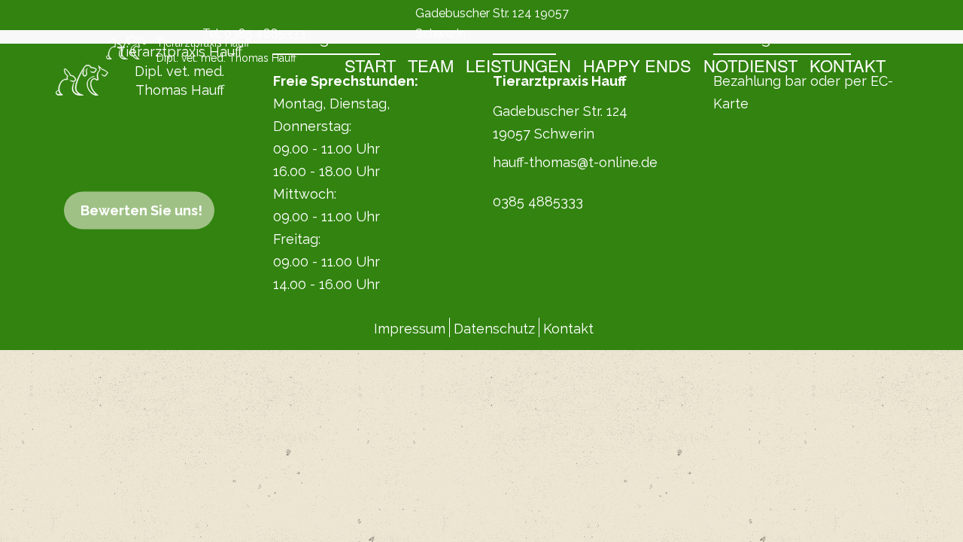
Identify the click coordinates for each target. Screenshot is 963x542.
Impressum (409, 328)
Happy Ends (637, 65)
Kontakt (848, 65)
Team (431, 65)
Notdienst (750, 65)
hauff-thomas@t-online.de (575, 162)
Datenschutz (494, 328)
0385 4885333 (264, 33)
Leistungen (518, 65)
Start (370, 65)
